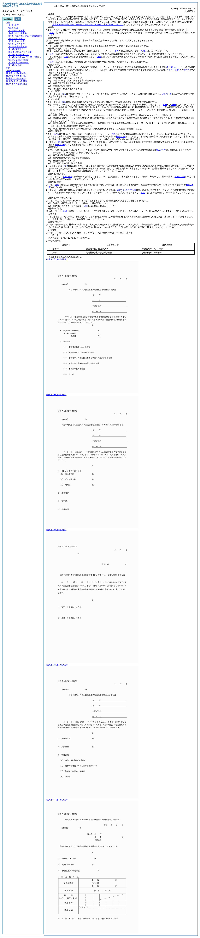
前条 (64, 94)
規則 (86, 206)
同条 (114, 134)
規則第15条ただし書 (126, 190)
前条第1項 (67, 176)
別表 (116, 51)
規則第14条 (180, 176)
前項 (51, 32)
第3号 (177, 70)
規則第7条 (167, 94)
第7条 (56, 134)
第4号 (186, 70)
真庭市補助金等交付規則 (88, 24)
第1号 (169, 70)
